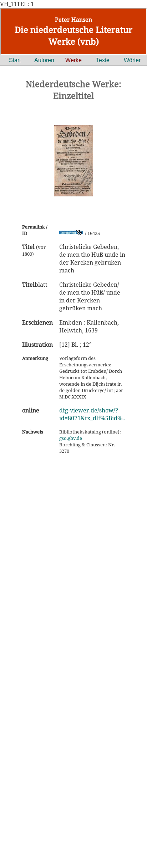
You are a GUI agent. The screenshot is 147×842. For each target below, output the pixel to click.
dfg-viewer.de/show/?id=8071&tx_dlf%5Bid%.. (92, 414)
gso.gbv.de (70, 438)
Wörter (132, 60)
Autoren (44, 60)
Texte (103, 60)
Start (15, 60)
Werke (73, 60)
